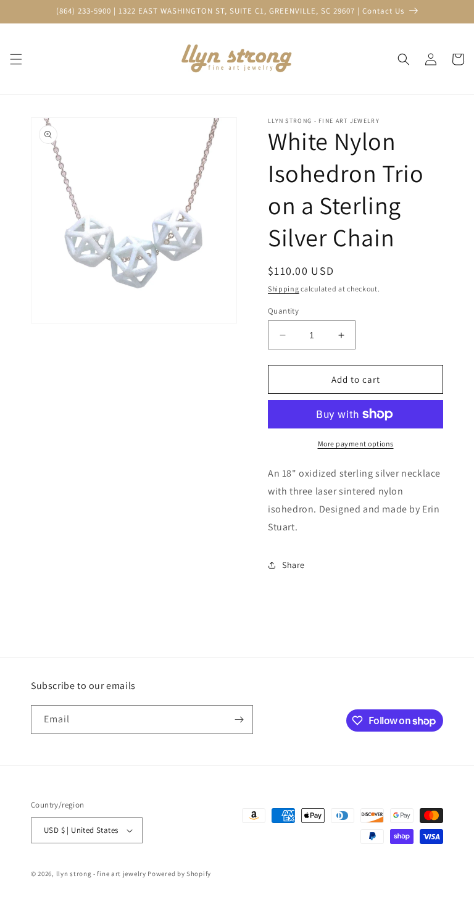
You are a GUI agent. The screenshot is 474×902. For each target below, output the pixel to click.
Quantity (283, 311)
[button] (16, 59)
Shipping (283, 288)
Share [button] (293, 564)
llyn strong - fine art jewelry (101, 873)
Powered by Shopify (179, 873)
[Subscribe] (238, 719)
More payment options (356, 443)
